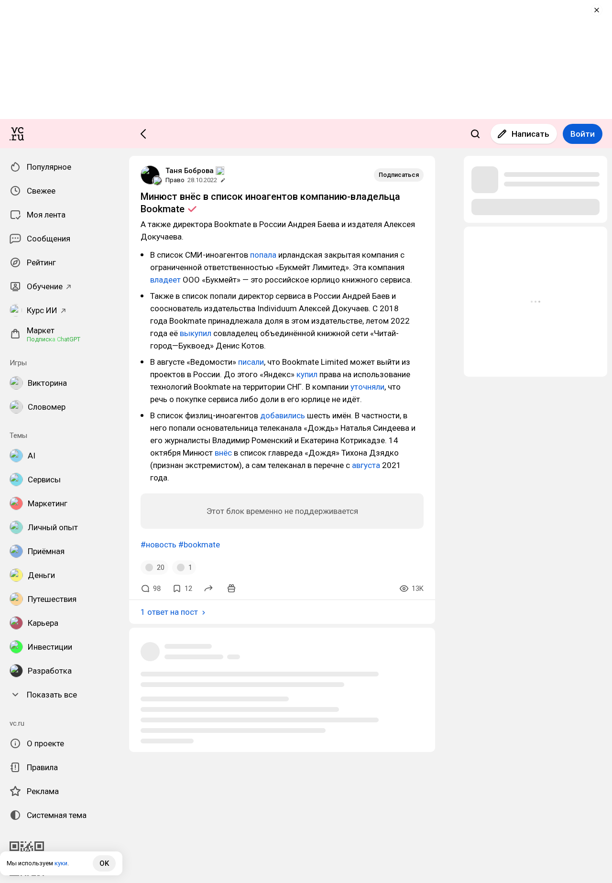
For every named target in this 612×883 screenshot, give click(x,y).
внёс (223, 453)
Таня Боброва (189, 170)
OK (104, 863)
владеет (165, 279)
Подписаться (399, 174)
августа (366, 465)
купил (306, 374)
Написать (530, 134)
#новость (158, 544)
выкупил (195, 333)
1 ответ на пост (169, 612)
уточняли (367, 387)
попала (263, 255)
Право (175, 180)
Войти (582, 134)
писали (251, 362)
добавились (282, 415)
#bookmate (199, 544)
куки (61, 863)
